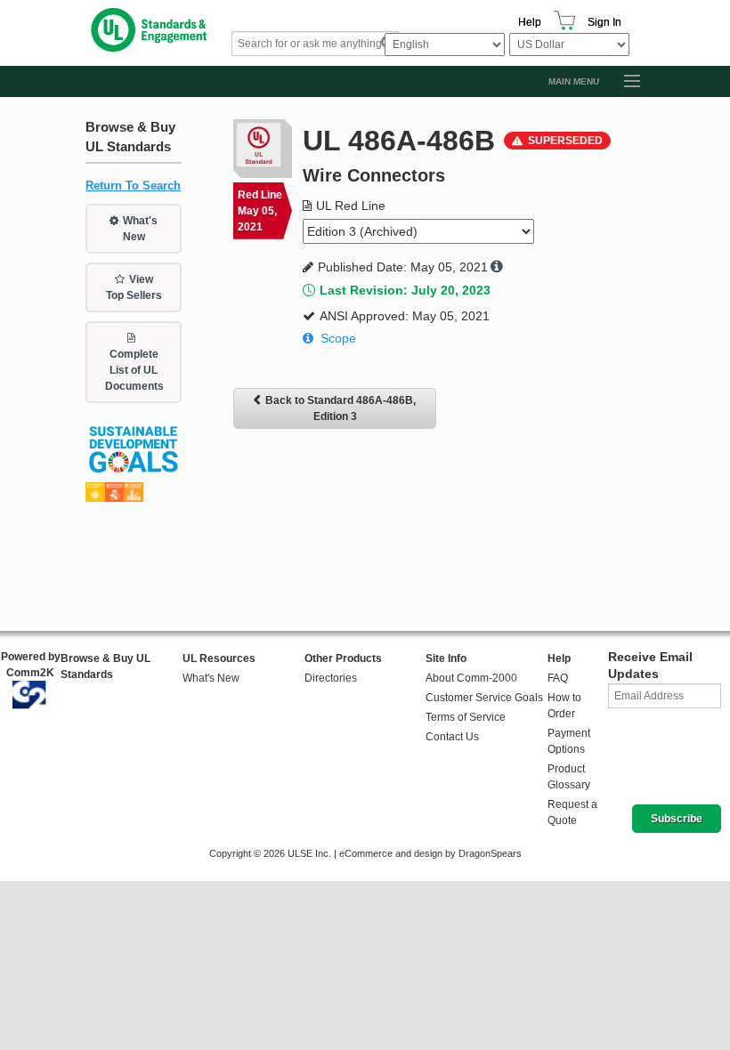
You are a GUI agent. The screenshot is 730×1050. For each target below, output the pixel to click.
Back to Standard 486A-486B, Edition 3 (340, 408)
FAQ (558, 678)
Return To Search (133, 185)
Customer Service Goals (484, 697)
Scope (338, 338)
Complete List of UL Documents (134, 370)
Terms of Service (466, 717)
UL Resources (219, 658)
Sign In (604, 22)
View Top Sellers (134, 287)
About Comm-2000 (471, 678)
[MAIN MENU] (624, 82)
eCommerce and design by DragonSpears (430, 853)
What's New (140, 228)
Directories (330, 678)
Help (529, 22)
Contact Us (452, 737)
